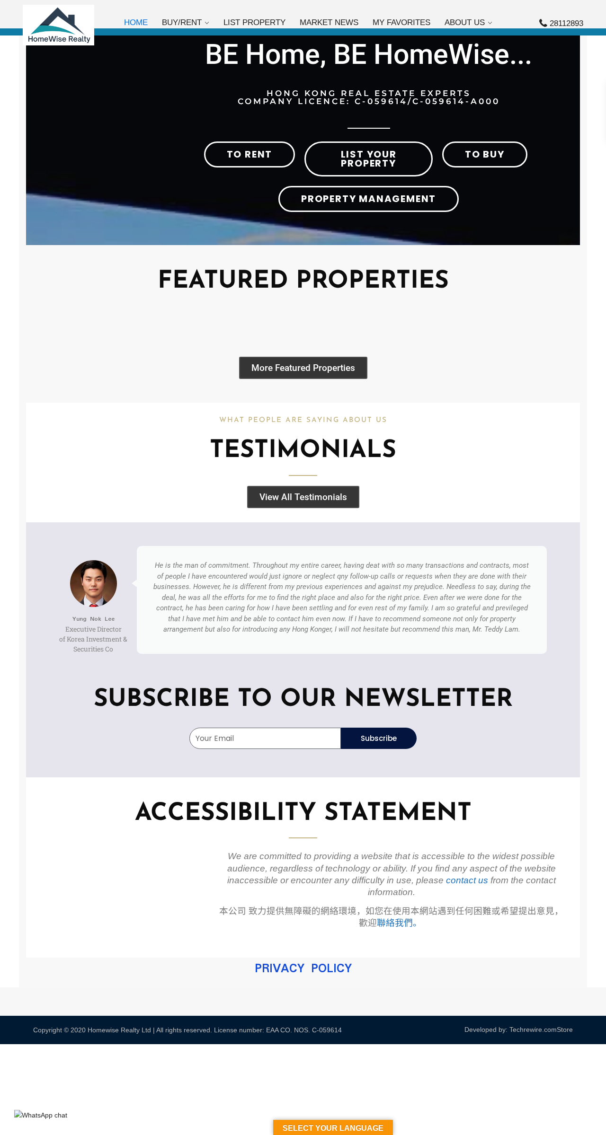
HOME (136, 22)
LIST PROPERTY (254, 22)
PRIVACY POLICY (303, 969)
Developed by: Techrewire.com (510, 1029)
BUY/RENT (182, 22)
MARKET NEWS (329, 22)
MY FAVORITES (401, 22)
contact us (467, 880)
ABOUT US (465, 22)
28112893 (566, 23)
